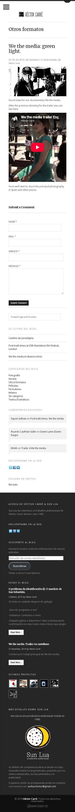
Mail (12, 236)
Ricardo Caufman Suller (23, 431)
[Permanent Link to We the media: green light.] (37, 95)
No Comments (32, 59)
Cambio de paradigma (21, 338)
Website (14, 251)
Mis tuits (13, 484)
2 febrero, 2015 (15, 597)
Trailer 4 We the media (33, 448)
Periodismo (15, 389)
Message (14, 266)
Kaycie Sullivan (19, 418)
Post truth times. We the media (47, 418)
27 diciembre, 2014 (17, 649)
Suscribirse (19, 566)
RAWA (14, 448)
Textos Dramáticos (19, 399)
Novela (12, 378)
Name (13, 222)
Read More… (16, 632)
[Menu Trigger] (6, 7)
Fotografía (14, 375)
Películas (13, 385)
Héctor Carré (14, 63)
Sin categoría (16, 396)
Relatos (13, 392)
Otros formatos (49, 59)
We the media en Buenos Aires (25, 356)
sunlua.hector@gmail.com (42, 786)
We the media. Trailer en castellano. (29, 644)
